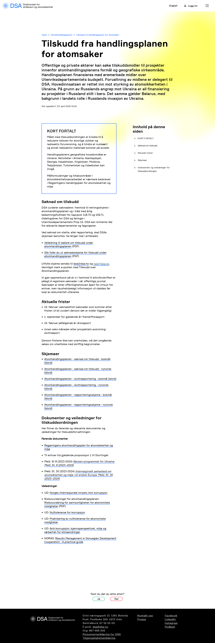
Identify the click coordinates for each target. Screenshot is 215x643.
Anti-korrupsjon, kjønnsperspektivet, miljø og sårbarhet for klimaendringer (75, 530)
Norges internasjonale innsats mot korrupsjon (79, 492)
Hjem (44, 35)
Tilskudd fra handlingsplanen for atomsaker (97, 35)
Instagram (171, 623)
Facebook (171, 615)
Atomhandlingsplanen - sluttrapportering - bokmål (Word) (80, 378)
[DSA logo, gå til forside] (28, 5)
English (173, 5)
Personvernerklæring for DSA (102, 634)
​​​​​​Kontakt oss (145, 615)
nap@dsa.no (101, 263)
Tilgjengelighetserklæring (99, 638)
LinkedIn (170, 619)
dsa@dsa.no (81, 263)
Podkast (170, 626)
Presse (141, 619)
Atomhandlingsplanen (61, 35)
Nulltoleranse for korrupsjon (67, 512)
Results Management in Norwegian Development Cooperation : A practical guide (80, 540)
